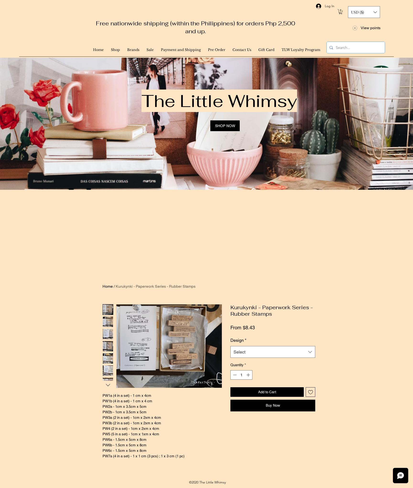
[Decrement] (234, 374)
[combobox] (272, 352)
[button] (340, 11)
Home (108, 286)
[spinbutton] (241, 374)
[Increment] (248, 374)
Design (238, 340)
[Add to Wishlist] (310, 392)
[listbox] (364, 12)
